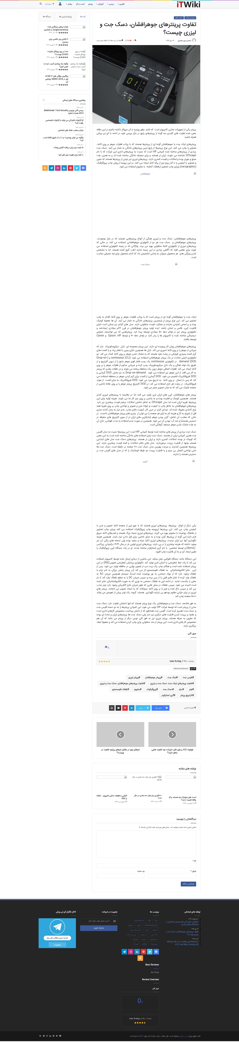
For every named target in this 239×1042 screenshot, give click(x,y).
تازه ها (82, 16)
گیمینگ (136, 944)
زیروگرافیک (151, 689)
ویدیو (90, 4)
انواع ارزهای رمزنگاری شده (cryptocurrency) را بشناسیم (56, 28)
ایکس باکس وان (135, 930)
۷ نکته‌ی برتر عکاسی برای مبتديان (58, 41)
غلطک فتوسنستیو (120, 689)
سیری (144, 939)
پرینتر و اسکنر (190, 17)
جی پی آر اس (131, 934)
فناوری (121, 4)
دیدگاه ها (47, 16)
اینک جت (171, 677)
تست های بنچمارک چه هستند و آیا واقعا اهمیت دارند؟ (182, 799)
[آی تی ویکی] (188, 4)
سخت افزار (178, 17)
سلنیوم (137, 689)
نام (194, 860)
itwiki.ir (141, 1036)
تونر (190, 689)
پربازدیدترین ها (65, 16)
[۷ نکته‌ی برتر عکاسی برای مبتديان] (77, 43)
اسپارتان (130, 925)
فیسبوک (135, 939)
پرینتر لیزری (133, 677)
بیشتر (70, 4)
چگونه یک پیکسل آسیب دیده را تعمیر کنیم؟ (56, 65)
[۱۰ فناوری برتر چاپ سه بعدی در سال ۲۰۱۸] (146, 784)
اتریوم (139, 925)
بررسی (111, 4)
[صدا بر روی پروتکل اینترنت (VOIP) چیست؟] (77, 55)
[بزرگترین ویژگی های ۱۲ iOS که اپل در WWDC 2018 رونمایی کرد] (77, 80)
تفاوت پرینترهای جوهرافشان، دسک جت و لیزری (122, 683)
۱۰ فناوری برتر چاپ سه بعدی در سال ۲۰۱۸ (148, 797)
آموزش (100, 4)
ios (156, 920)
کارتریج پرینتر (186, 695)
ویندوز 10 (154, 944)
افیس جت (187, 677)
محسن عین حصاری (184, 40)
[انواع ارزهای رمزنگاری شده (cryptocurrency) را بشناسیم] (77, 31)
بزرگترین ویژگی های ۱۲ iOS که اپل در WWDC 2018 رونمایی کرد (56, 79)
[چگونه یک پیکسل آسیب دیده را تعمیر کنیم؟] (77, 67)
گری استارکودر (167, 695)
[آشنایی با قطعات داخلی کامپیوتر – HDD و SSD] (112, 784)
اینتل (147, 930)
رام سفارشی (153, 939)
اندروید (154, 930)
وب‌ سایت (140, 871)
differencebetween (181, 668)
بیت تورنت (143, 934)
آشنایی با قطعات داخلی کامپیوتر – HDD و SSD (112, 797)
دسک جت (167, 689)
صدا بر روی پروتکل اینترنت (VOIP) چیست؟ (57, 53)
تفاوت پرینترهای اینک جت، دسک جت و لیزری (171, 683)
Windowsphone (151, 925)
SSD (149, 920)
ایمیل (193, 871)
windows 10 (139, 920)
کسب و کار (80, 4)
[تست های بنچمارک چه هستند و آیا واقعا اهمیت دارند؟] (181, 785)
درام (180, 689)
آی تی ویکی (184, 1036)
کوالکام (144, 944)
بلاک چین (154, 934)
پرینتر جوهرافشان (153, 677)
